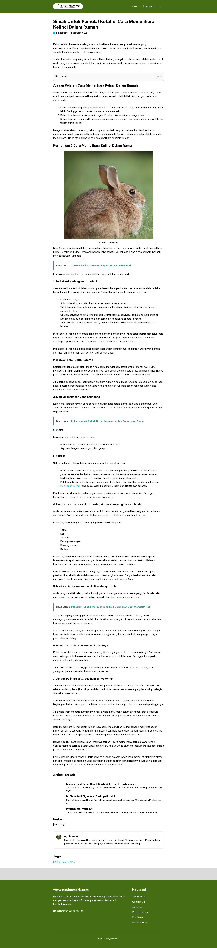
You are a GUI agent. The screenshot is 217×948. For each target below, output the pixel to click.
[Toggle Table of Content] (157, 76)
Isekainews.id (139, 922)
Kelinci (56, 861)
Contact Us (138, 901)
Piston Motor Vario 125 (79, 808)
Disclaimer (138, 917)
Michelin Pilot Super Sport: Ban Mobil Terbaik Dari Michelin (100, 783)
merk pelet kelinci (70, 485)
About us (137, 906)
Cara (134, 6)
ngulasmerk (62, 33)
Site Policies (139, 896)
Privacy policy (140, 912)
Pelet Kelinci (68, 861)
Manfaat (148, 6)
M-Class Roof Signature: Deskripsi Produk (90, 796)
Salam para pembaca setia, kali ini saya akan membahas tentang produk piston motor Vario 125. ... (113, 812)
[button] (160, 6)
